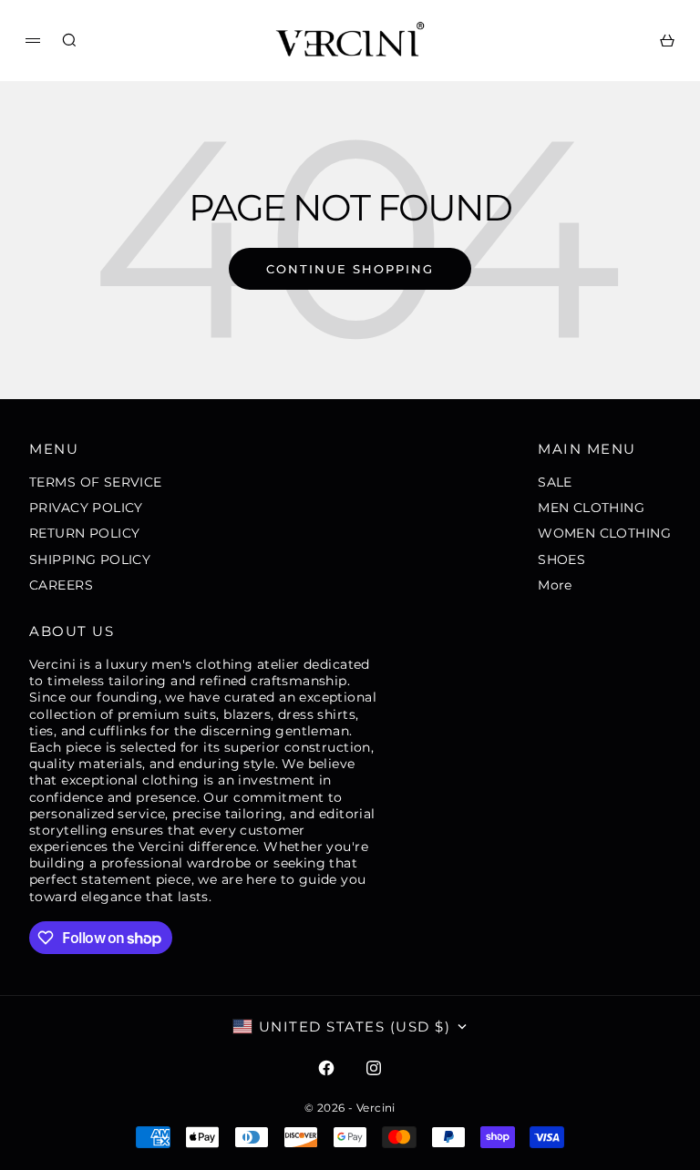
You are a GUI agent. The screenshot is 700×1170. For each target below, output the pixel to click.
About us (71, 631)
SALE (555, 482)
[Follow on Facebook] (326, 1068)
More (555, 585)
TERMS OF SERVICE (95, 482)
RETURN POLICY (84, 533)
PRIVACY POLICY (86, 507)
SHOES (561, 559)
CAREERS (61, 585)
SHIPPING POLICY (89, 559)
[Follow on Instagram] (374, 1068)
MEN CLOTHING (591, 507)
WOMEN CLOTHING (604, 533)
